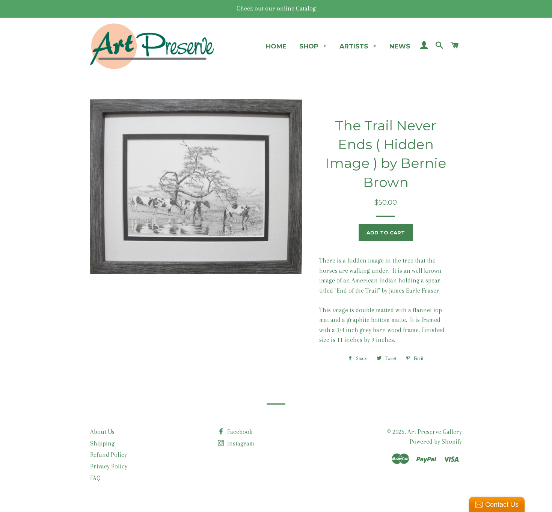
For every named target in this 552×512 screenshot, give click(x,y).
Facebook (239, 431)
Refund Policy (108, 454)
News (399, 46)
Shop (309, 46)
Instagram (240, 443)
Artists (354, 46)
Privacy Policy (108, 466)
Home (276, 46)
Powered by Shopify (436, 441)
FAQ (95, 478)
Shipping (102, 443)
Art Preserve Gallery (434, 431)
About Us (102, 431)
